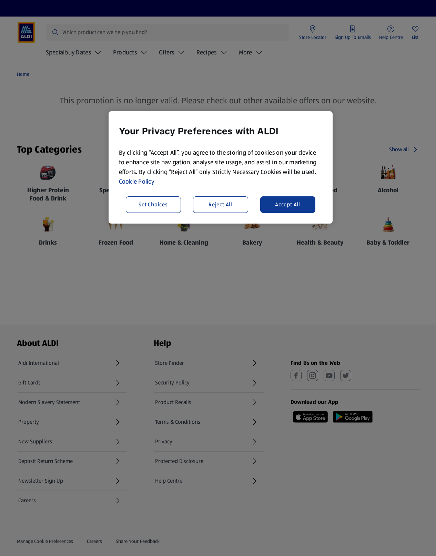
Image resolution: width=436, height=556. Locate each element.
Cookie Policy (137, 181)
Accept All (287, 204)
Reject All (220, 204)
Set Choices (153, 204)
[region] (221, 167)
